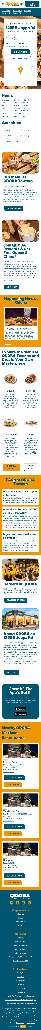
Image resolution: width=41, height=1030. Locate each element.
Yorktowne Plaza (12, 811)
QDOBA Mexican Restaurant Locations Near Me (20, 1004)
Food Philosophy (20, 941)
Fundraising (20, 981)
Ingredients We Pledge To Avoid (20, 957)
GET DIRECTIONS (21, 58)
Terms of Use (20, 988)
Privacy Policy (21, 992)
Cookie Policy (20, 984)
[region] (20, 73)
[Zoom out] (33, 69)
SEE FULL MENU (11, 467)
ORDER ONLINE (20, 52)
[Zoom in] (33, 66)
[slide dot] (8, 344)
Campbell (8, 860)
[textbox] (20, 196)
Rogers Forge (10, 762)
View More (31, 467)
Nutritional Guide (20, 949)
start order (13, 785)
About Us (20, 914)
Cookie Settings (14, 1026)
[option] (21, 323)
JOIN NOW (12, 287)
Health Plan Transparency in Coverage (20, 996)
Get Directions (14, 778)
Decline (29, 1026)
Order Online (32, 4)
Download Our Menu (20, 961)
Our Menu (20, 938)
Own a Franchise (20, 922)
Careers (20, 918)
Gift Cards (20, 977)
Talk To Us (20, 973)
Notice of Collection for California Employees (20, 1000)
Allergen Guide (20, 953)
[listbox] (21, 323)
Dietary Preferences (21, 945)
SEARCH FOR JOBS (16, 600)
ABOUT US (12, 673)
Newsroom (20, 925)
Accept (23, 1026)
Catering (26, 130)
